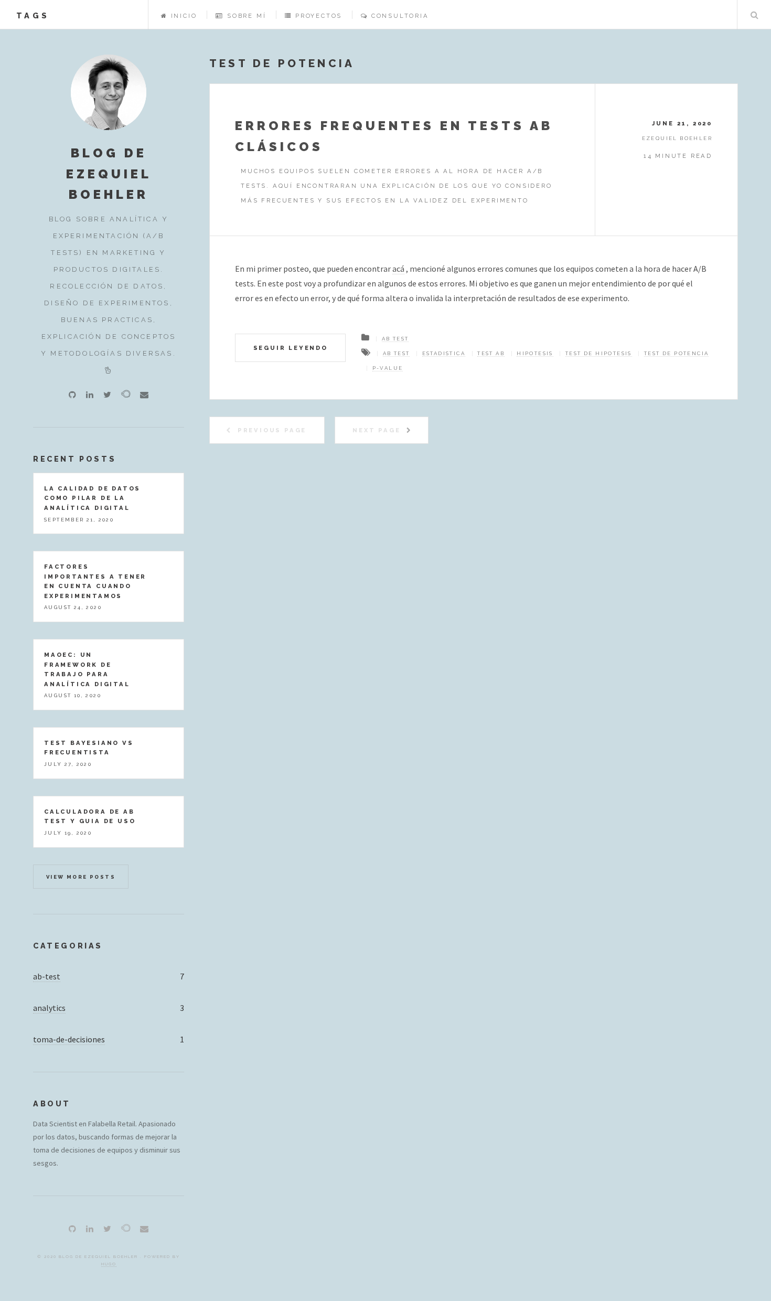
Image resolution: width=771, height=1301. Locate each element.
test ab (491, 353)
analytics (49, 1008)
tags (32, 15)
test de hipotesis (598, 353)
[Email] (144, 394)
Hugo (108, 1263)
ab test (395, 339)
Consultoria (400, 15)
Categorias (68, 945)
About (52, 1103)
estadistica (443, 353)
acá (398, 268)
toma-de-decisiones (69, 1039)
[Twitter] (107, 394)
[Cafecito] (125, 394)
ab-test (46, 976)
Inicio (184, 15)
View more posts (80, 877)
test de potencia (676, 353)
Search (754, 14)
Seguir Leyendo (290, 347)
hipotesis (535, 353)
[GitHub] (72, 394)
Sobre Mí (246, 15)
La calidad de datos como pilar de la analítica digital (92, 498)
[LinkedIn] (89, 394)
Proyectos (318, 15)
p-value (387, 368)
